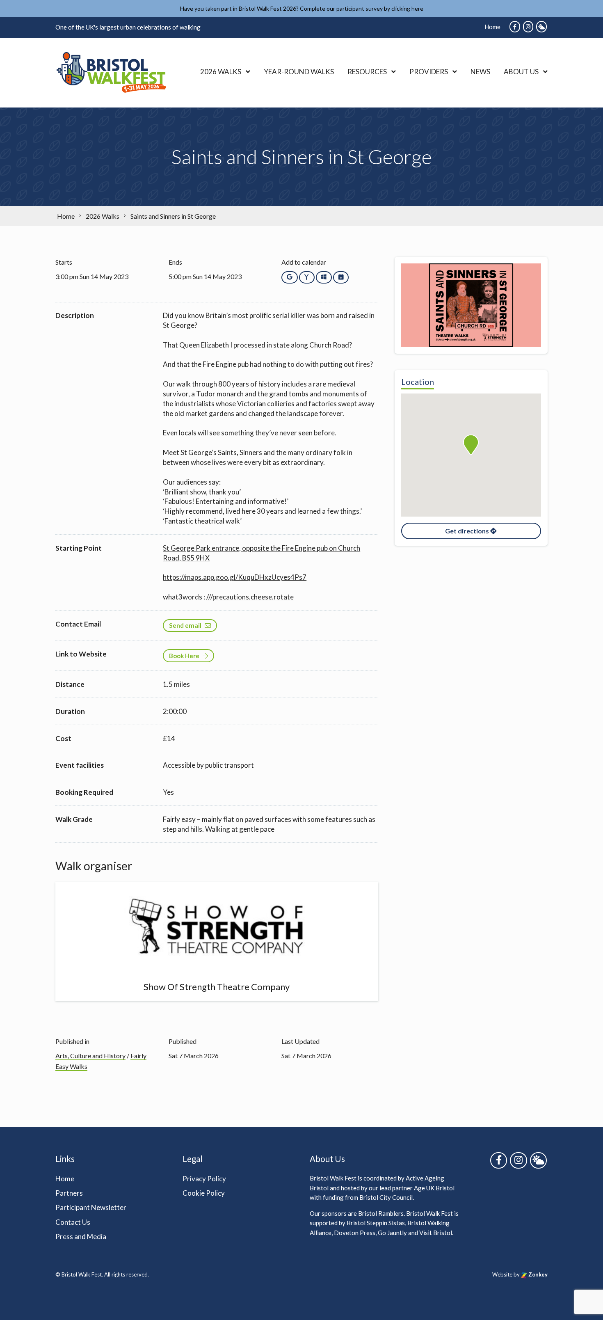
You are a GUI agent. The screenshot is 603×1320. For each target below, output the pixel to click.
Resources (367, 71)
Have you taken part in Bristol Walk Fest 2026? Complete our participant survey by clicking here (301, 8)
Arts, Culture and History (90, 1055)
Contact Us (72, 1222)
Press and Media (80, 1236)
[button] (471, 445)
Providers (428, 71)
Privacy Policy (204, 1178)
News (480, 71)
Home (492, 26)
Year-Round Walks (299, 71)
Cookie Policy (204, 1193)
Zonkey (537, 1274)
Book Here (184, 655)
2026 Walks (220, 71)
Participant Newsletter (90, 1207)
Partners (69, 1193)
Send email (185, 625)
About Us (521, 71)
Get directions (467, 531)
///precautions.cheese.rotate (250, 597)
